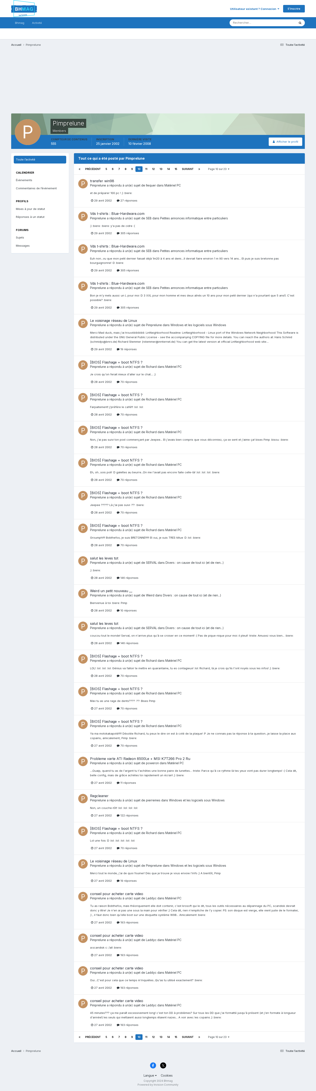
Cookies (167, 1075)
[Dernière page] (199, 169)
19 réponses (128, 349)
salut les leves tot (104, 558)
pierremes (153, 800)
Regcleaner (99, 796)
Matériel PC (172, 185)
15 (176, 169)
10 (139, 169)
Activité (37, 22)
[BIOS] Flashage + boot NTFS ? (116, 362)
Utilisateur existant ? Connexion (254, 9)
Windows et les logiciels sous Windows (198, 325)
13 (161, 169)
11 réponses (128, 782)
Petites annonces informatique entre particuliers (194, 218)
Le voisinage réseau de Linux (113, 320)
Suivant (188, 169)
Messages (23, 245)
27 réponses (128, 200)
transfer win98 (102, 181)
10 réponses (128, 610)
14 (168, 169)
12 (153, 169)
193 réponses (129, 922)
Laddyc (151, 898)
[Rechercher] (300, 22)
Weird (150, 595)
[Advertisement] (89, 83)
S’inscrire (294, 8)
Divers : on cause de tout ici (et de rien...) (195, 562)
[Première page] (80, 169)
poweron (152, 763)
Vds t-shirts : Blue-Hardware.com (117, 213)
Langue (149, 1075)
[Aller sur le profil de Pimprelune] (83, 183)
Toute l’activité (25, 159)
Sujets (20, 237)
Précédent (93, 169)
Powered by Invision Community (158, 1084)
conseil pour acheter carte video (116, 894)
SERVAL (151, 562)
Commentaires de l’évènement (36, 188)
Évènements (24, 180)
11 (146, 169)
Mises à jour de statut (276, 22)
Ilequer (151, 185)
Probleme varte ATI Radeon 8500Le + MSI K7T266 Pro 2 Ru (140, 758)
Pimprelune (98, 185)
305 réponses (129, 233)
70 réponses (128, 382)
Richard (151, 366)
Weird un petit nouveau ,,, (111, 591)
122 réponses (129, 815)
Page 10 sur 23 (218, 169)
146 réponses (129, 577)
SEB (149, 218)
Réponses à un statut (30, 217)
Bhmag (19, 22)
